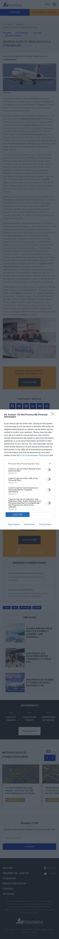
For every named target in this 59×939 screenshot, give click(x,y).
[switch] (48, 469)
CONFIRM (17, 515)
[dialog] (29, 469)
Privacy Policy (45, 524)
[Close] (53, 414)
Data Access (29, 524)
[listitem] (29, 463)
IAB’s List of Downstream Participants (33, 455)
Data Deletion (14, 524)
